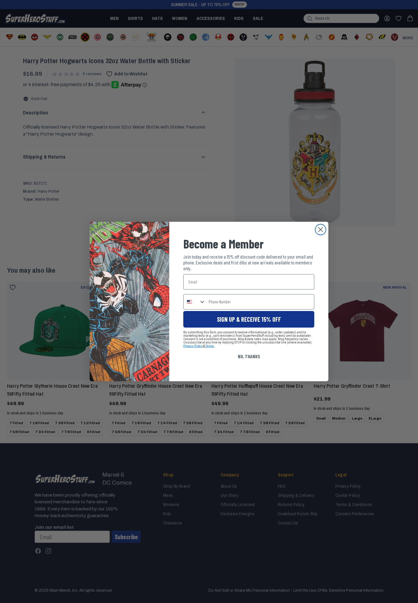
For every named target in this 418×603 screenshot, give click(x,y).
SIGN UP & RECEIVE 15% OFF (249, 319)
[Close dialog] (320, 229)
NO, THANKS (249, 356)
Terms (209, 346)
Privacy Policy (193, 346)
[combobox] (195, 301)
